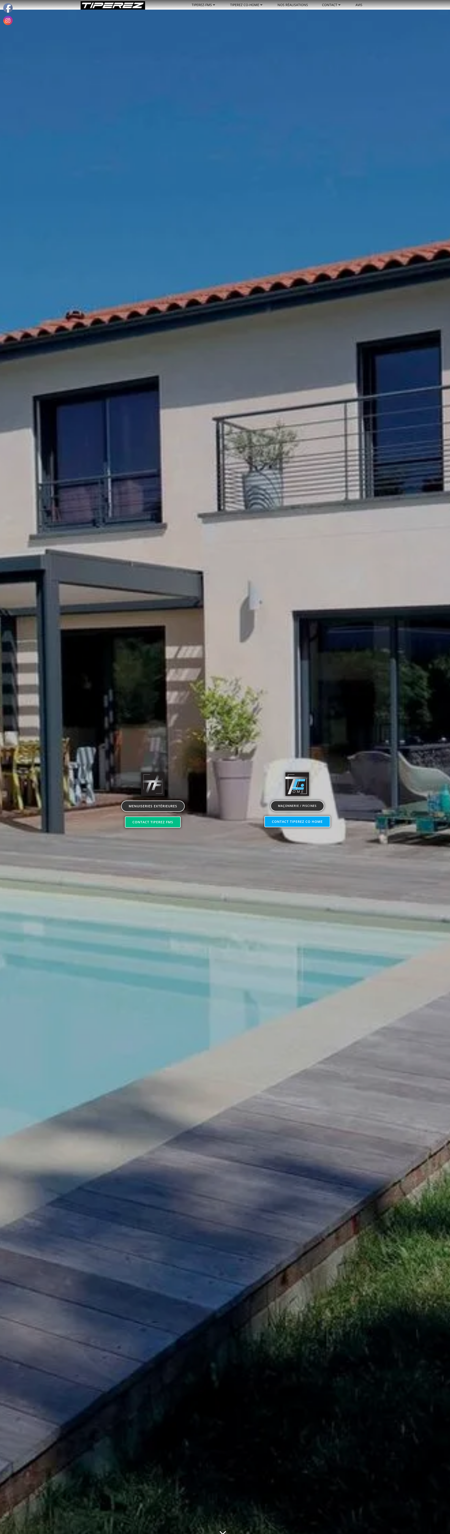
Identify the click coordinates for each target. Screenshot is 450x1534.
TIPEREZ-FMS (202, 5)
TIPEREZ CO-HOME (244, 5)
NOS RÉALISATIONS (293, 5)
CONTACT (329, 5)
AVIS (359, 5)
